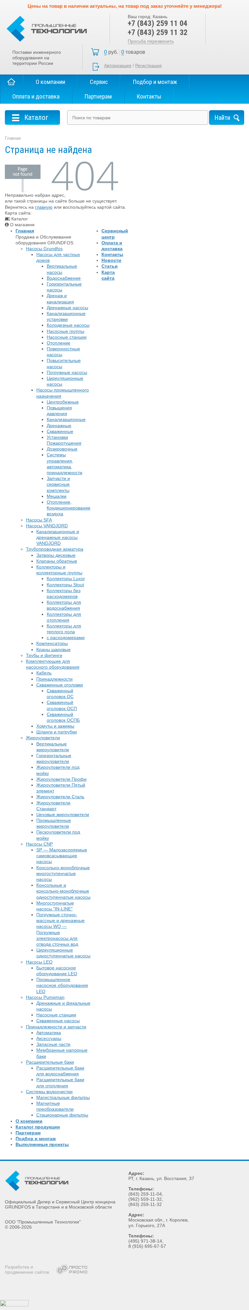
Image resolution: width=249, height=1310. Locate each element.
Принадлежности (54, 679)
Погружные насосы (67, 372)
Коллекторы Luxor (66, 578)
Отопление (58, 342)
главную (44, 207)
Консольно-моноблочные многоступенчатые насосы (63, 873)
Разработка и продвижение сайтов (27, 1269)
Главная (11, 82)
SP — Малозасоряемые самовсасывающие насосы (61, 855)
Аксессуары (48, 1038)
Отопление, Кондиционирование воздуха (68, 507)
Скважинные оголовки (59, 684)
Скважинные (60, 431)
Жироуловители (43, 737)
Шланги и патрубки (56, 731)
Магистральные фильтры (63, 1097)
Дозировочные (62, 448)
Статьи (109, 266)
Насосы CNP (39, 844)
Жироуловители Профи (61, 779)
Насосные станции (67, 337)
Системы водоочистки (49, 1091)
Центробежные (63, 401)
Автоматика (48, 1032)
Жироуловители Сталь (60, 796)
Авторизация (117, 65)
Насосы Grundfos (44, 248)
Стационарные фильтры (62, 1114)
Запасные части (53, 1044)
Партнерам (98, 96)
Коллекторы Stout (65, 584)
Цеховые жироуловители (62, 814)
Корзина (126, 52)
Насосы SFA (39, 519)
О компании (50, 82)
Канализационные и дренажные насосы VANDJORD (57, 537)
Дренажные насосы (67, 307)
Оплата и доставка (36, 96)
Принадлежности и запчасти (56, 1026)
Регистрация (148, 65)
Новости (111, 260)
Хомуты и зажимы (55, 726)
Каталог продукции (38, 1126)
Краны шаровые (53, 649)
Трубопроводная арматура (54, 549)
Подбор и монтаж (155, 82)
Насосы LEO (39, 962)
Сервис (99, 82)
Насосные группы (65, 331)
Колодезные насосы (68, 325)
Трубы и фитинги (44, 655)
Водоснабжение (64, 278)
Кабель (44, 672)
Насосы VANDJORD (47, 525)
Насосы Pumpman (45, 997)
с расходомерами (66, 637)
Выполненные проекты (42, 1144)
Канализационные (66, 419)
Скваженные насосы (58, 1020)
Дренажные (59, 425)
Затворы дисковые (56, 555)
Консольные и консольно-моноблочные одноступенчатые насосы (63, 891)
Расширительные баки (50, 1062)
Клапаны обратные (56, 561)
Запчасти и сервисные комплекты (58, 484)
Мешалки (56, 496)
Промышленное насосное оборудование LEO (62, 985)
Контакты (148, 96)
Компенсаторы (52, 643)
